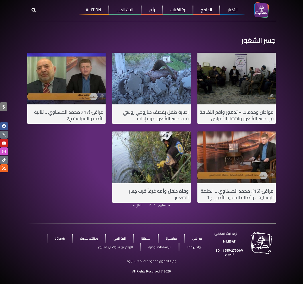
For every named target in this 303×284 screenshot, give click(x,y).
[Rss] (4, 168)
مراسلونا (171, 238)
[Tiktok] (4, 160)
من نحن (197, 238)
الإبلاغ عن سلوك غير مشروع (115, 247)
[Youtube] (4, 143)
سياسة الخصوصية (159, 247)
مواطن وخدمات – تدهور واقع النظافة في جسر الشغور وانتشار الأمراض (237, 115)
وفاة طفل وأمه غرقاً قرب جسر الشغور (159, 194)
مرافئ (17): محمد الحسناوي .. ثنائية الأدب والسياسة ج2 (69, 115)
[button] (33, 10)
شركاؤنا (60, 238)
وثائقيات (177, 10)
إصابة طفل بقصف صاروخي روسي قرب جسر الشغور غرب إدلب (156, 115)
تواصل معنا (194, 247)
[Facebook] (4, 126)
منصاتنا (145, 238)
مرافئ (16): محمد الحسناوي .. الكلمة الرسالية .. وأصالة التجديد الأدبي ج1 (237, 194)
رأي (152, 10)
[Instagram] (4, 151)
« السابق (164, 205)
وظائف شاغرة (89, 238)
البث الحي (125, 10)
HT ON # (93, 10)
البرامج (206, 10)
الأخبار (233, 10)
